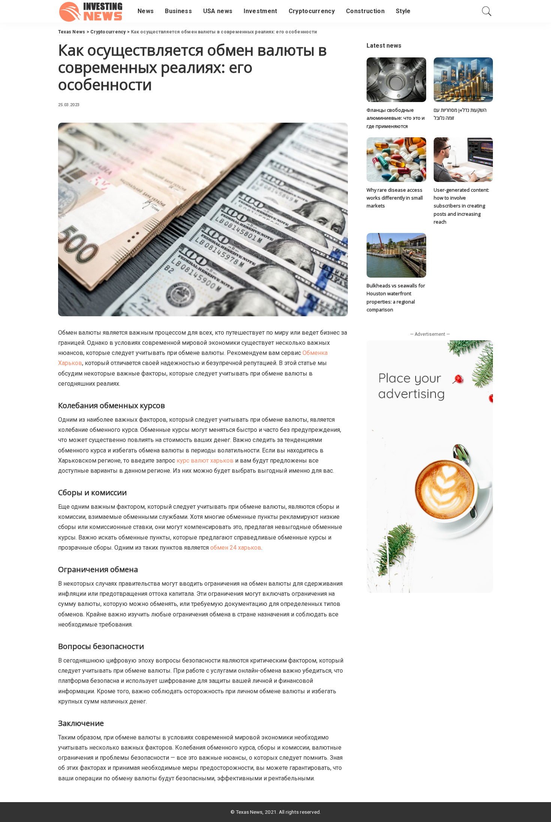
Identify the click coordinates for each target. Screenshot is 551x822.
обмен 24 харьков (235, 547)
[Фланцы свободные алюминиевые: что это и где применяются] (396, 79)
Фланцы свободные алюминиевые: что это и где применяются (396, 118)
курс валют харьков (205, 460)
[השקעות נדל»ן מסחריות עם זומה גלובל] (463, 79)
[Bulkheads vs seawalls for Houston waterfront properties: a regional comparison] (396, 255)
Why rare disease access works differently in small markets (395, 197)
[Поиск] (487, 11)
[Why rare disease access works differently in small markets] (396, 159)
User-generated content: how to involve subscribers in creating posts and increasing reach (461, 205)
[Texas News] (92, 11)
